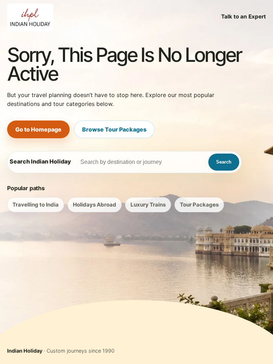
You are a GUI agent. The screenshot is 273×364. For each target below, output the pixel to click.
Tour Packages (199, 204)
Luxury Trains (148, 204)
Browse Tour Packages (114, 129)
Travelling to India (35, 204)
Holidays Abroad (94, 204)
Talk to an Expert (243, 16)
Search (223, 162)
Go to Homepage (38, 129)
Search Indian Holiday (40, 161)
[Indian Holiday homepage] (30, 16)
